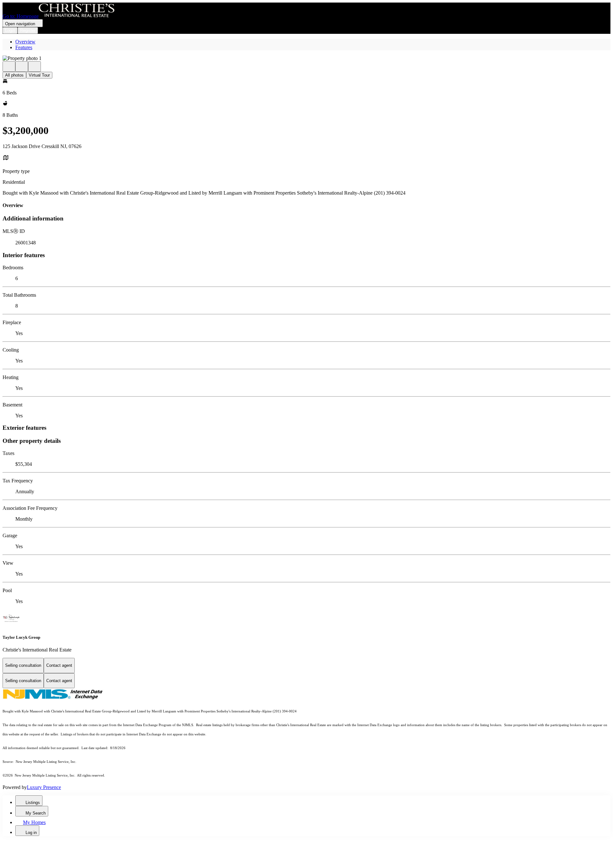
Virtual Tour (39, 75)
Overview (25, 41)
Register (27, 30)
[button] (306, 58)
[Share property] (34, 66)
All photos (14, 75)
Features (23, 47)
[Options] (9, 66)
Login (10, 30)
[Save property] (21, 66)
